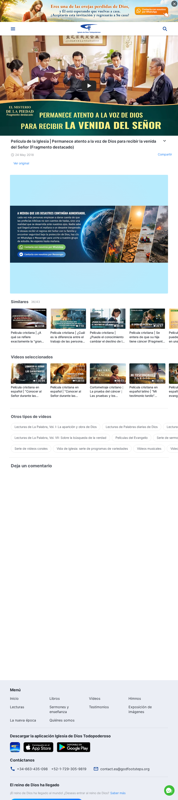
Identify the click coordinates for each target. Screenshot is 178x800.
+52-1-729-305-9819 (68, 769)
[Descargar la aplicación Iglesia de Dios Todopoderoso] (15, 747)
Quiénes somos (61, 720)
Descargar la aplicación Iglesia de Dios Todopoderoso (60, 736)
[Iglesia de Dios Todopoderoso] (89, 28)
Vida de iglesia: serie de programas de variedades (92, 448)
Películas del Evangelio (131, 437)
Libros (54, 698)
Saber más (117, 793)
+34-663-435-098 (32, 769)
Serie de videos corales (31, 448)
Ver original (21, 163)
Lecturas (17, 707)
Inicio (14, 698)
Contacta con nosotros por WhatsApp (130, 770)
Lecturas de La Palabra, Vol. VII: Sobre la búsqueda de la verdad (60, 437)
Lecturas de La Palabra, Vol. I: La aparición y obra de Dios (56, 427)
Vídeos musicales (149, 448)
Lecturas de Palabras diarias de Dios (132, 427)
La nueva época (23, 720)
